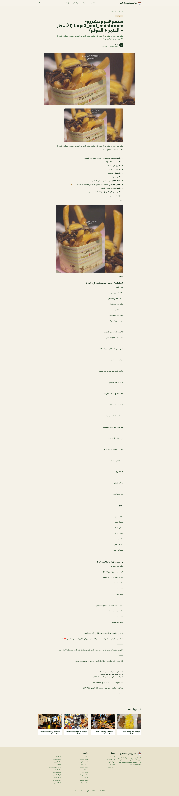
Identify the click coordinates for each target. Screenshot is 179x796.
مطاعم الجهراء (84, 782)
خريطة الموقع (111, 767)
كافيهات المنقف (57, 777)
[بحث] (39, 3)
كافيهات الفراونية (56, 756)
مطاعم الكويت (113, 11)
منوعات (86, 769)
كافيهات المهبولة (56, 775)
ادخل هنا (73, 184)
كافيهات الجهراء (57, 759)
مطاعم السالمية (84, 767)
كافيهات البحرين (84, 764)
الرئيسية (93, 3)
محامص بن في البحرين (55, 767)
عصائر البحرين (84, 777)
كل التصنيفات (111, 759)
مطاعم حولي (85, 772)
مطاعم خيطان (57, 764)
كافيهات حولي (57, 782)
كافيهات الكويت (84, 762)
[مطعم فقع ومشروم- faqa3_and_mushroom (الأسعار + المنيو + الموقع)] (89, 125)
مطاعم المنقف (57, 769)
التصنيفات (85, 3)
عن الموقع (76, 3)
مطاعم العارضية (84, 780)
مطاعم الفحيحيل (57, 772)
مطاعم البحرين (84, 759)
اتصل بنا (68, 3)
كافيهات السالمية (56, 780)
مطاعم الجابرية (57, 762)
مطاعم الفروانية (84, 775)
